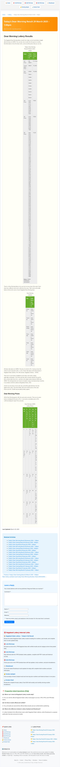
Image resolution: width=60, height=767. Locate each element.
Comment (7, 592)
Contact (21, 760)
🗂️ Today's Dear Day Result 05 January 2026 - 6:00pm (44, 739)
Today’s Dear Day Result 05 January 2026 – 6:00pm (22, 544)
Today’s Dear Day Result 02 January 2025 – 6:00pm (22, 562)
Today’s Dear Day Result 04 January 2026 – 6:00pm (22, 550)
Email (6, 612)
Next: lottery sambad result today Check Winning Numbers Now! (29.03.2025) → (24, 577)
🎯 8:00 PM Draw (40, 3)
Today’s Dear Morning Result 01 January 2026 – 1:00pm (23, 570)
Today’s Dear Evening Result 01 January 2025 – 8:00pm (23, 566)
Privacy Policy (28, 760)
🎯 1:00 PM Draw (17, 3)
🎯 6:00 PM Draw (29, 3)
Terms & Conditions (43, 760)
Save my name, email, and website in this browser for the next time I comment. (28, 618)
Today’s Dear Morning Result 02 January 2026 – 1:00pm (23, 564)
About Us (16, 760)
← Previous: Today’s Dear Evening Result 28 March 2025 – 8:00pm (20, 575)
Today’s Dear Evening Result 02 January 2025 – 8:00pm (23, 560)
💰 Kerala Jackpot (24, 7)
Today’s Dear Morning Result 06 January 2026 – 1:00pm (23, 540)
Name (6, 609)
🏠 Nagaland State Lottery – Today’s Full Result (19, 636)
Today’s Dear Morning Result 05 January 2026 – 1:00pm (23, 546)
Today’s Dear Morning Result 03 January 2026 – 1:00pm (23, 558)
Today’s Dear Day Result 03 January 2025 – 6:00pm (22, 556)
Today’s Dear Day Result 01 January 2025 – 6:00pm (22, 568)
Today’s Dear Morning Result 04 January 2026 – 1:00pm (23, 552)
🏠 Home (8, 3)
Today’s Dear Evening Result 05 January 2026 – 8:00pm (23, 542)
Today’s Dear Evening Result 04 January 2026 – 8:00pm (23, 548)
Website (6, 615)
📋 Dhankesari (50, 3)
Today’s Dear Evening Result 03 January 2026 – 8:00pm (23, 554)
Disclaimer (35, 760)
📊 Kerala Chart (36, 7)
